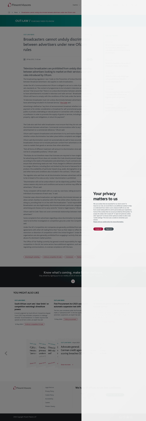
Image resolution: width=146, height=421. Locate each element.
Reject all (109, 229)
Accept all (98, 229)
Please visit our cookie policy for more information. (108, 222)
